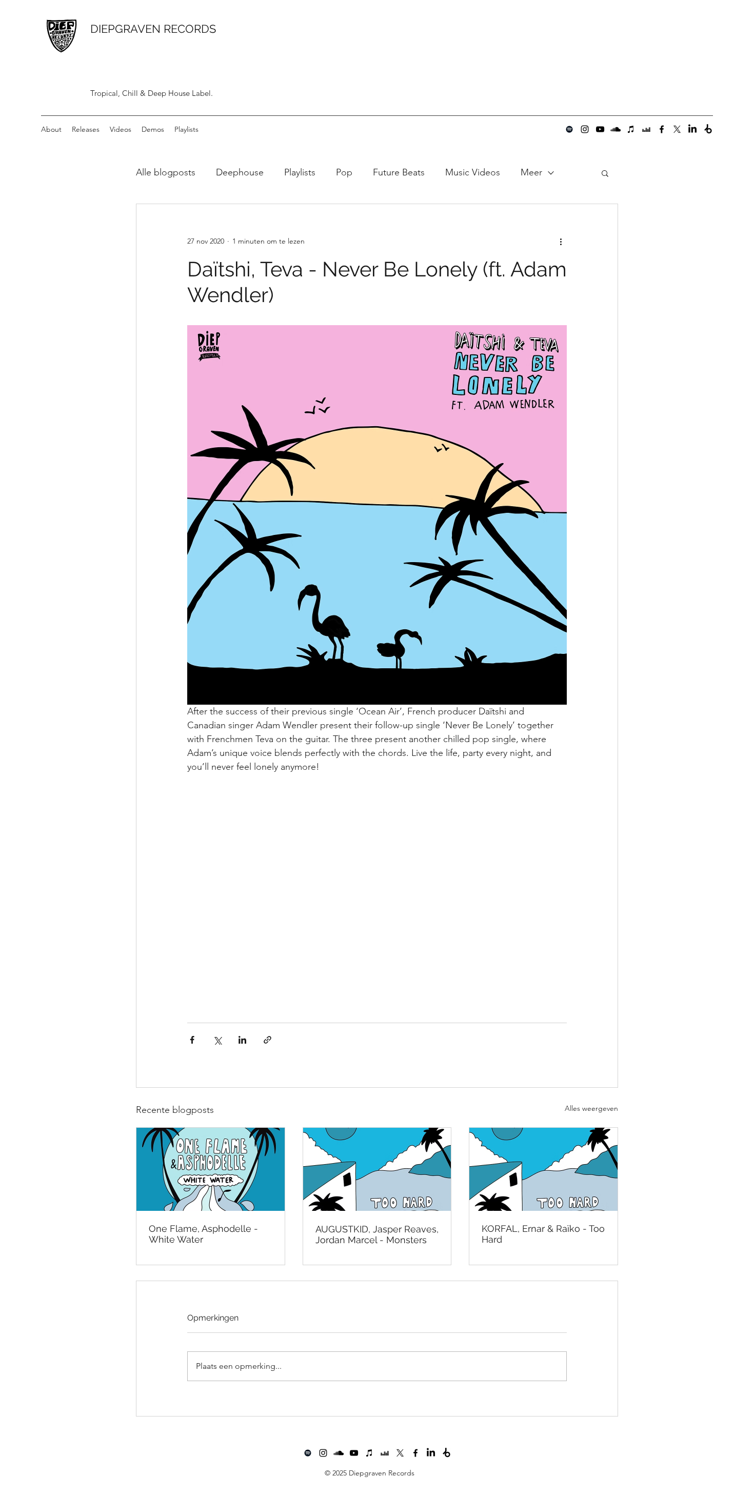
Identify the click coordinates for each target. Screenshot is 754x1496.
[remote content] (377, 900)
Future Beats (399, 172)
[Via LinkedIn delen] (242, 1040)
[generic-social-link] (569, 129)
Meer (531, 172)
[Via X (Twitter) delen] (217, 1040)
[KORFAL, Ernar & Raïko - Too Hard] (543, 1169)
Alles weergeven (591, 1108)
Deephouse (240, 172)
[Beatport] (708, 129)
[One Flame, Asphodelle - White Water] (210, 1169)
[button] (605, 173)
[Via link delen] (267, 1040)
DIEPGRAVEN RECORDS (153, 28)
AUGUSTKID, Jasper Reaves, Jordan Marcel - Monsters (377, 1234)
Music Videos (472, 172)
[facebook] (662, 129)
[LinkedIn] (692, 129)
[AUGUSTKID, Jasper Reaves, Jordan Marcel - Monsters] (377, 1169)
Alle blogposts (165, 172)
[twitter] (677, 129)
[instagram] (585, 129)
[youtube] (600, 129)
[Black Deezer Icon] (646, 129)
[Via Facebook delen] (192, 1040)
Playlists (299, 172)
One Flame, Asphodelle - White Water (203, 1234)
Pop (344, 172)
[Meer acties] (560, 241)
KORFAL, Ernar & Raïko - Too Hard (543, 1234)
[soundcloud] (615, 129)
